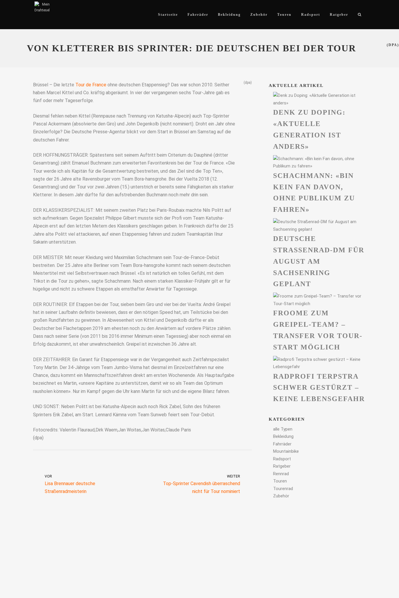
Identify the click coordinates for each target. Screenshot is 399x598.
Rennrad (281, 473)
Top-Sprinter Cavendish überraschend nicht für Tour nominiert (201, 484)
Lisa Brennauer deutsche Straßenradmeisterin (70, 484)
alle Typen (282, 429)
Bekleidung (283, 436)
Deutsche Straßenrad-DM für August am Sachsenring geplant (318, 261)
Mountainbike (286, 451)
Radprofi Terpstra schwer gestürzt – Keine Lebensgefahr (319, 388)
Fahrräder (282, 444)
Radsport (282, 458)
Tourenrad (283, 488)
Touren (280, 481)
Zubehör (281, 496)
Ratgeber (282, 466)
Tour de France (90, 85)
